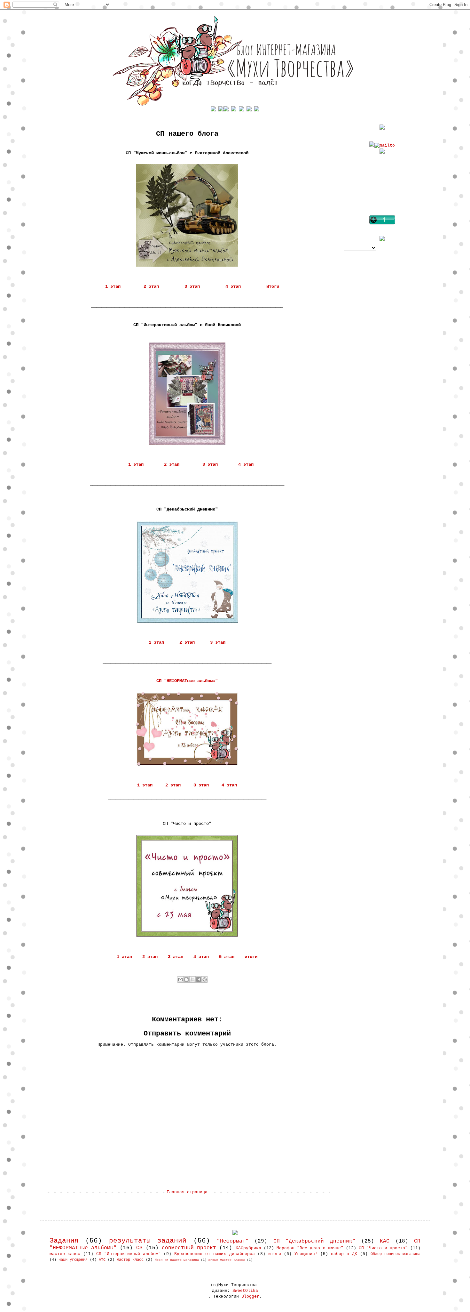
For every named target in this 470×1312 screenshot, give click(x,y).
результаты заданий (147, 1240)
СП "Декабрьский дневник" (314, 1241)
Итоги (272, 286)
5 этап (226, 956)
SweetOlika (245, 1290)
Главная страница (187, 1192)
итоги (251, 956)
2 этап (151, 286)
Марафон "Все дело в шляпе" (310, 1248)
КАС (384, 1241)
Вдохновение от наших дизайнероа (214, 1254)
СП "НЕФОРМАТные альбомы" (187, 680)
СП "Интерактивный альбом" (128, 1254)
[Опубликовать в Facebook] (198, 979)
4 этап (233, 286)
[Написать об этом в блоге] (186, 979)
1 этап (113, 286)
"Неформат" (233, 1241)
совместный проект (189, 1248)
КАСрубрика (248, 1248)
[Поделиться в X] (192, 979)
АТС (102, 1260)
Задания (64, 1240)
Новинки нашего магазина (177, 1260)
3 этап (192, 286)
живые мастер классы (226, 1260)
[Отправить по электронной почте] (180, 979)
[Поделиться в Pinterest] (204, 979)
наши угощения (73, 1260)
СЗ (139, 1248)
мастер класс (130, 1260)
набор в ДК (344, 1254)
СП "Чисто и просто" (383, 1248)
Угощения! (305, 1254)
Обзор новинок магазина (395, 1254)
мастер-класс (65, 1254)
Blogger (250, 1296)
